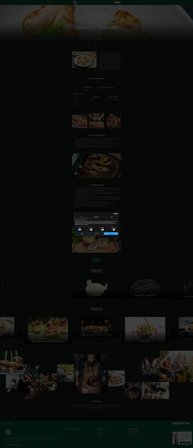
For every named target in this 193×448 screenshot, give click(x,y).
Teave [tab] (112, 216)
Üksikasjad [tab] (96, 216)
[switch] (90, 229)
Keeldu (82, 233)
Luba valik (96, 233)
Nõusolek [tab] (81, 216)
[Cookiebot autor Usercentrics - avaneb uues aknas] (113, 214)
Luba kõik (111, 233)
